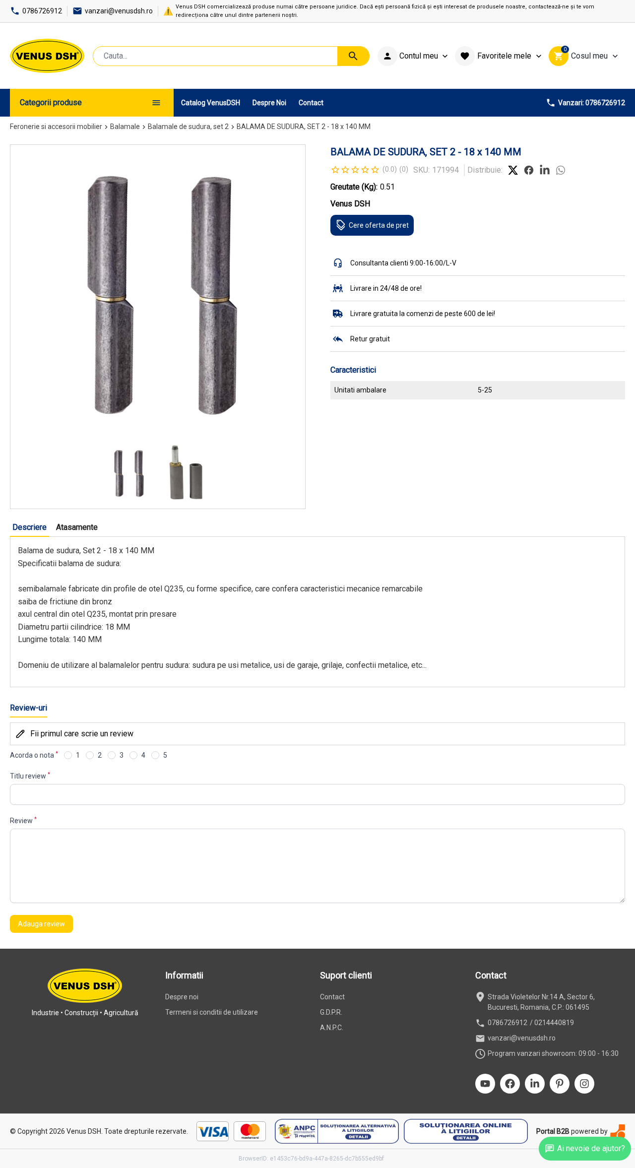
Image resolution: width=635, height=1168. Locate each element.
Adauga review (41, 924)
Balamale (125, 126)
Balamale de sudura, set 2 (188, 126)
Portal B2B (553, 1131)
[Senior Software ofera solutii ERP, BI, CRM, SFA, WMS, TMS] (617, 1131)
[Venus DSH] (47, 56)
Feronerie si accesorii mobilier (56, 126)
